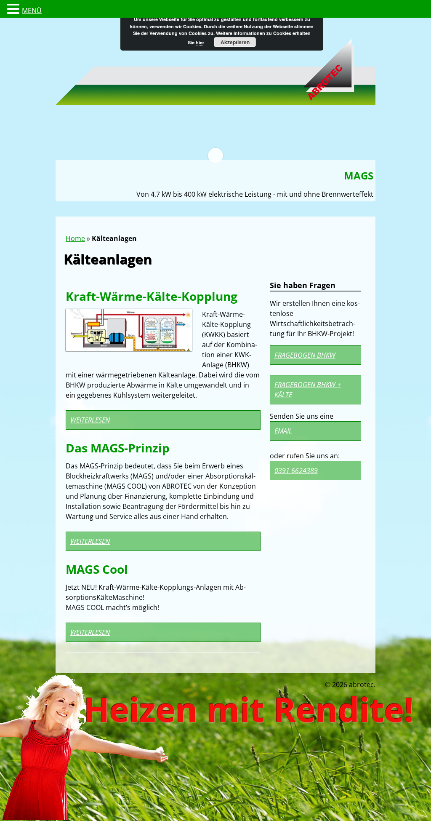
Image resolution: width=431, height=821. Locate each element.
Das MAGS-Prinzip (118, 448)
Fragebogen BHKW (304, 355)
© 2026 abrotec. (350, 684)
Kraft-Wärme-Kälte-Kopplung (151, 296)
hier (200, 42)
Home (75, 238)
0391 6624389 (296, 470)
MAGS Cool (97, 569)
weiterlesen (90, 420)
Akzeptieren (235, 42)
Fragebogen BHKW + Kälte (307, 389)
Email (283, 431)
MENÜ (32, 10)
